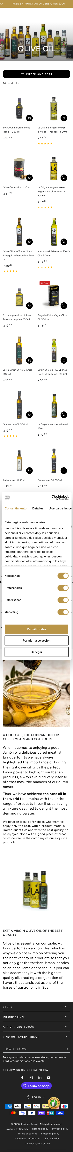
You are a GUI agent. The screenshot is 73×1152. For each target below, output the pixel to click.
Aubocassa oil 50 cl (14, 480)
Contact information (29, 1138)
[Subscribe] (68, 1048)
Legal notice (52, 1138)
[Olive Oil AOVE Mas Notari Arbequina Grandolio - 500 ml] (19, 231)
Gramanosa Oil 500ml (15, 424)
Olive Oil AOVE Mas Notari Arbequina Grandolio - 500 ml (18, 255)
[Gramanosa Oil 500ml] (19, 404)
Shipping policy (50, 1133)
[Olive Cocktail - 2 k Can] (19, 167)
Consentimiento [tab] (15, 508)
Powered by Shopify (16, 1129)
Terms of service (27, 1133)
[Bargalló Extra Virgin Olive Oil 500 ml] (54, 295)
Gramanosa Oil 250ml (50, 480)
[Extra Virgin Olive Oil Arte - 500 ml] (19, 350)
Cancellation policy (38, 1143)
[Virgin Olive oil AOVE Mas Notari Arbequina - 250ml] (54, 350)
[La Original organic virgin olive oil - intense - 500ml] (54, 108)
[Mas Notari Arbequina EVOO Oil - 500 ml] (54, 231)
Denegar (36, 651)
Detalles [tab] (37, 508)
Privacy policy (60, 1128)
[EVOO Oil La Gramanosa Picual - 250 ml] (19, 108)
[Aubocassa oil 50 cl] (19, 460)
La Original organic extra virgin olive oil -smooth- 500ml (51, 191)
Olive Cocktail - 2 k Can (16, 187)
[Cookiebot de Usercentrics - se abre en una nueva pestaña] (52, 497)
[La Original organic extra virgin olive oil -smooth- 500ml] (54, 167)
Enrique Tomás (29, 1124)
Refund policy (40, 1128)
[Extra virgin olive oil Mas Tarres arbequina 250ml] (19, 295)
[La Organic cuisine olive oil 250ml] (54, 404)
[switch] (63, 588)
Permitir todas (36, 629)
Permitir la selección (36, 640)
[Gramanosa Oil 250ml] (54, 460)
